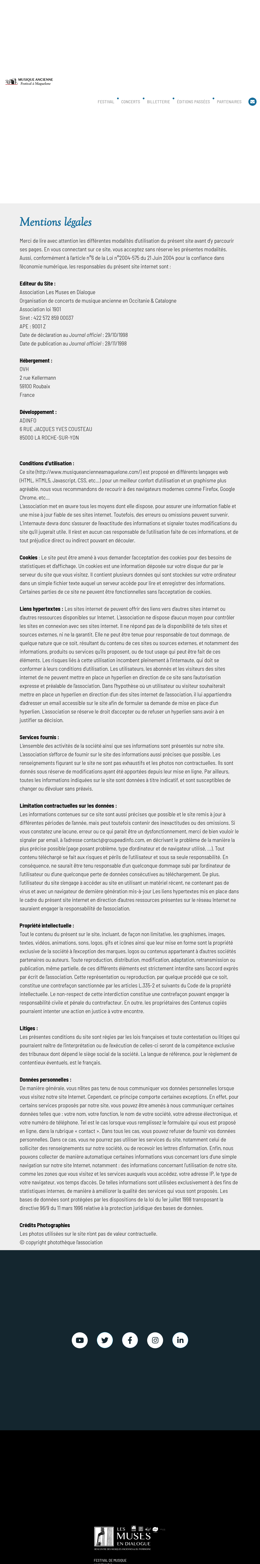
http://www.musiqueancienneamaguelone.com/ (88, 471)
